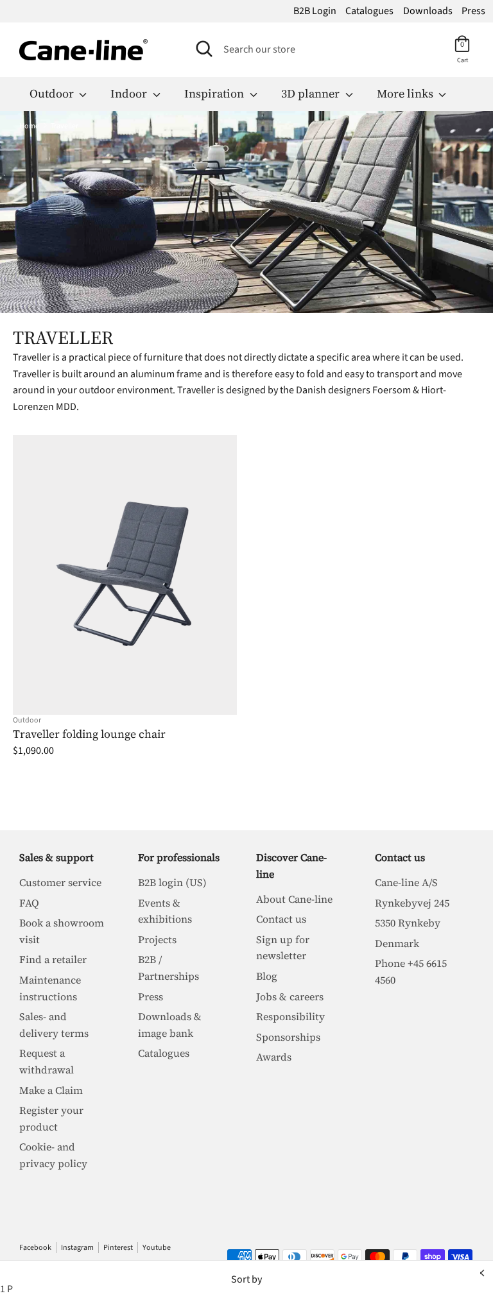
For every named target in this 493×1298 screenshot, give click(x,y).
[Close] (481, 1273)
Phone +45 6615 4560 (411, 971)
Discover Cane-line (291, 865)
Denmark (397, 943)
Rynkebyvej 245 (412, 903)
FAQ (29, 903)
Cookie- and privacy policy (53, 1155)
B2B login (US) (172, 882)
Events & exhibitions (165, 911)
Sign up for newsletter (282, 947)
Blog (266, 976)
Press (473, 11)
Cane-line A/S (406, 882)
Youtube (157, 1247)
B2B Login (314, 11)
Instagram (77, 1247)
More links (406, 93)
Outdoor (53, 93)
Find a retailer (53, 959)
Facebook (35, 1247)
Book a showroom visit (61, 931)
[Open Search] (204, 49)
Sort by (246, 1279)
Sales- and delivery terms (54, 1024)
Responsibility (290, 1016)
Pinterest (118, 1247)
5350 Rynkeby (407, 923)
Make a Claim (51, 1090)
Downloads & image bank (170, 1024)
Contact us (281, 919)
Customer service (60, 882)
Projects (157, 939)
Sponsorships (288, 1037)
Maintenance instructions (50, 988)
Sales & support (56, 857)
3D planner (311, 93)
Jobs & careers (290, 996)
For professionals (179, 857)
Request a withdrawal (46, 1061)
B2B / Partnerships (168, 967)
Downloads (428, 11)
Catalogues (369, 11)
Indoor (130, 93)
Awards (273, 1057)
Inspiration (215, 93)
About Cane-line (294, 899)
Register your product (51, 1118)
